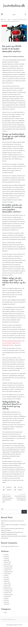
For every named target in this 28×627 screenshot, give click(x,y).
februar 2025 (7, 585)
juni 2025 (6, 577)
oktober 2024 (7, 592)
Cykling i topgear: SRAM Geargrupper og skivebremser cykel (7, 499)
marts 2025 (7, 583)
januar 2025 (7, 587)
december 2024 (8, 589)
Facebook (8, 487)
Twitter (20, 487)
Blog (5, 612)
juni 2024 (6, 600)
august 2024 (7, 596)
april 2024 (6, 604)
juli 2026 (6, 554)
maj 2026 (6, 558)
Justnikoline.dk (14, 6)
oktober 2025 (7, 570)
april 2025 (6, 581)
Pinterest (9, 489)
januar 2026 (7, 564)
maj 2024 (6, 602)
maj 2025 (6, 579)
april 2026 (6, 560)
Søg (2, 509)
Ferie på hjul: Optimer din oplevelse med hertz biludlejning (20, 498)
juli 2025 (6, 575)
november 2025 (8, 568)
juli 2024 (6, 598)
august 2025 (7, 573)
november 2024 (8, 591)
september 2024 (8, 594)
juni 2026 (6, 556)
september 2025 (8, 571)
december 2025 (8, 566)
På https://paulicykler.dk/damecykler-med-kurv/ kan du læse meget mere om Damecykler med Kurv (13, 343)
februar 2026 (7, 562)
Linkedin (20, 489)
